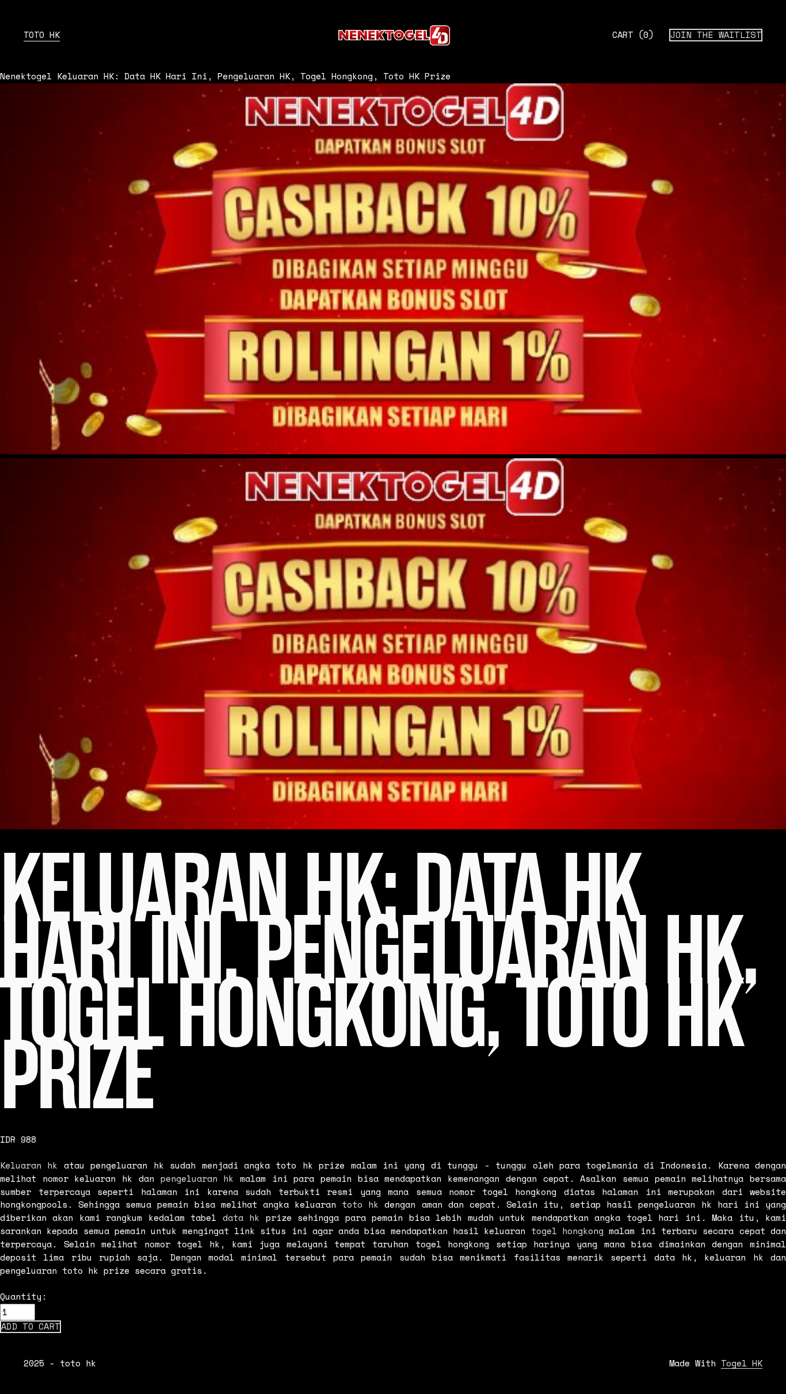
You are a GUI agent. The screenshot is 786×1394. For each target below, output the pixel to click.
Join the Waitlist (715, 35)
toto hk (42, 34)
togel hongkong (567, 1231)
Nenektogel (26, 76)
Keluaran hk (29, 1165)
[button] (30, 1326)
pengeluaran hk (197, 1178)
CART (633, 35)
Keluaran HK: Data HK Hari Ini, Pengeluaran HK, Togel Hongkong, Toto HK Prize (254, 76)
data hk (241, 1217)
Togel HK (741, 1363)
